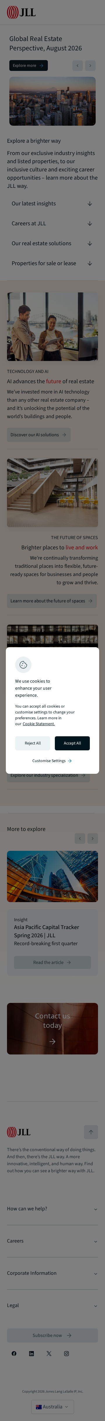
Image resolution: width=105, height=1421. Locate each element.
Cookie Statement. (39, 724)
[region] (52, 710)
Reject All (33, 743)
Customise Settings (52, 760)
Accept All (72, 743)
